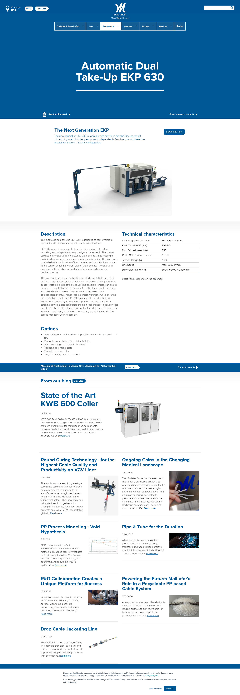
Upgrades (128, 26)
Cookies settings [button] (155, 688)
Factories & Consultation (68, 26)
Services (145, 26)
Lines (91, 26)
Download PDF (174, 131)
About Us (163, 26)
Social (28, 8)
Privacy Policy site (151, 675)
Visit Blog (41, 8)
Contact (180, 26)
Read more (131, 367)
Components (108, 26)
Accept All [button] (169, 688)
